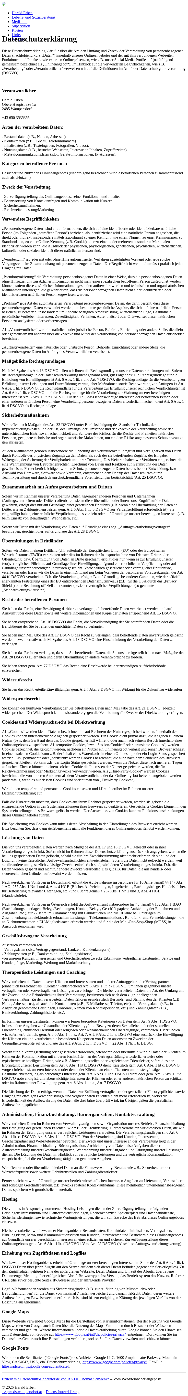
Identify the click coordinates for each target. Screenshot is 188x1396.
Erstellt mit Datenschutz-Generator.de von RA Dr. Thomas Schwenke (55, 1379)
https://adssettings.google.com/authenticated (35, 1366)
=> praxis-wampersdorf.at (22, 1392)
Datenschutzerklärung (63, 1392)
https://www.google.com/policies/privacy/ (114, 1362)
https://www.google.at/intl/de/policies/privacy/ (91, 1334)
